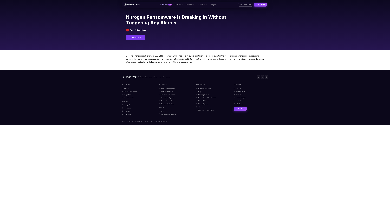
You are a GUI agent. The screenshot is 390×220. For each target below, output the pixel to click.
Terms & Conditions (161, 121)
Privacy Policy (149, 121)
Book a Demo (260, 5)
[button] (178, 5)
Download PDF (135, 37)
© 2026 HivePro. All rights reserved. (132, 121)
